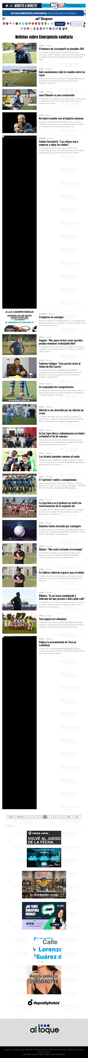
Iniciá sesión (77, 24)
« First (10, 817)
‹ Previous (20, 817)
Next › (69, 817)
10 (63, 817)
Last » (77, 817)
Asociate (59, 24)
